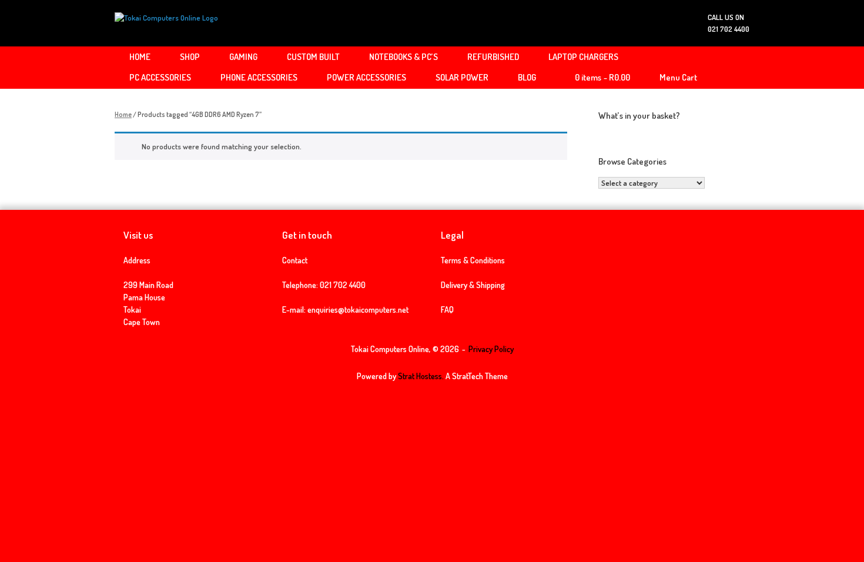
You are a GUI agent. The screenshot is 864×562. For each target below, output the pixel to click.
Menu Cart (678, 77)
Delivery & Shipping (473, 285)
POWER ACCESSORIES (366, 77)
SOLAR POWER (462, 77)
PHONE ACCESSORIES (258, 77)
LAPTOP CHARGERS (583, 56)
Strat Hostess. (421, 376)
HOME (139, 56)
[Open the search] (732, 67)
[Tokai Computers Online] (166, 23)
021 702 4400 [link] (343, 285)
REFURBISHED (493, 56)
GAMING (243, 56)
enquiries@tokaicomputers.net (357, 310)
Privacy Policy (491, 349)
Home (123, 114)
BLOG (527, 77)
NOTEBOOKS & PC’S (403, 56)
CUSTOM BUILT (313, 56)
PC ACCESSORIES (160, 77)
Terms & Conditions (473, 260)
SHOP (190, 56)
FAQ (447, 310)
